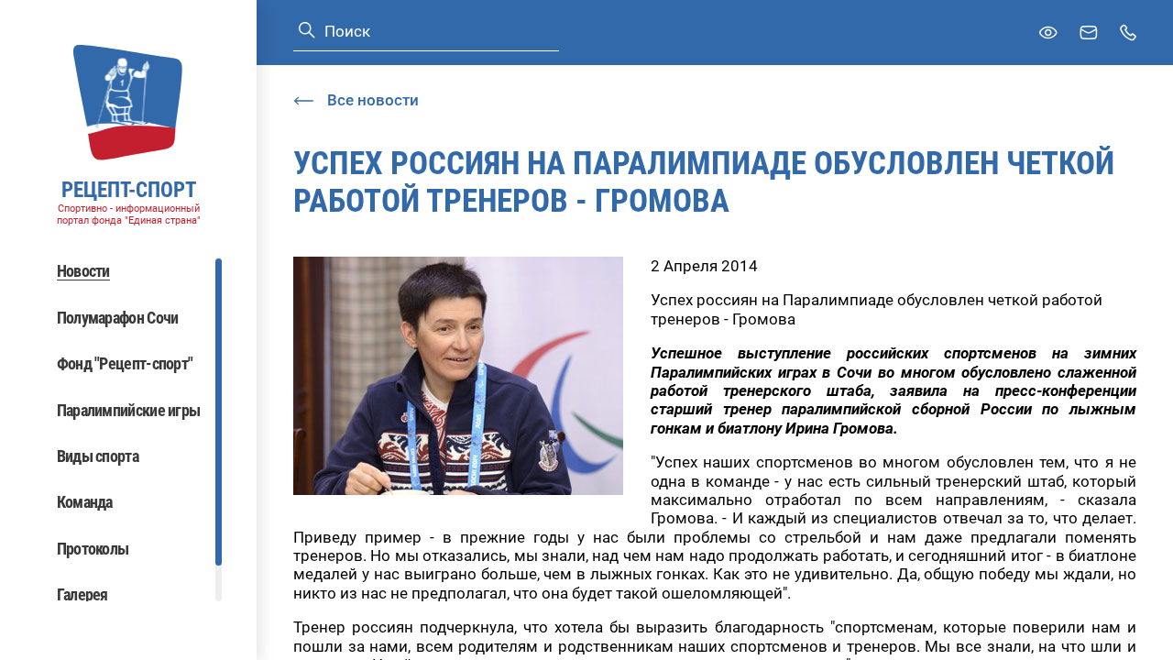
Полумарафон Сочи (118, 317)
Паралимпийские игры (129, 410)
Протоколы (93, 548)
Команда (85, 502)
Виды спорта (97, 456)
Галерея (82, 594)
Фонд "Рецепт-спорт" (125, 363)
